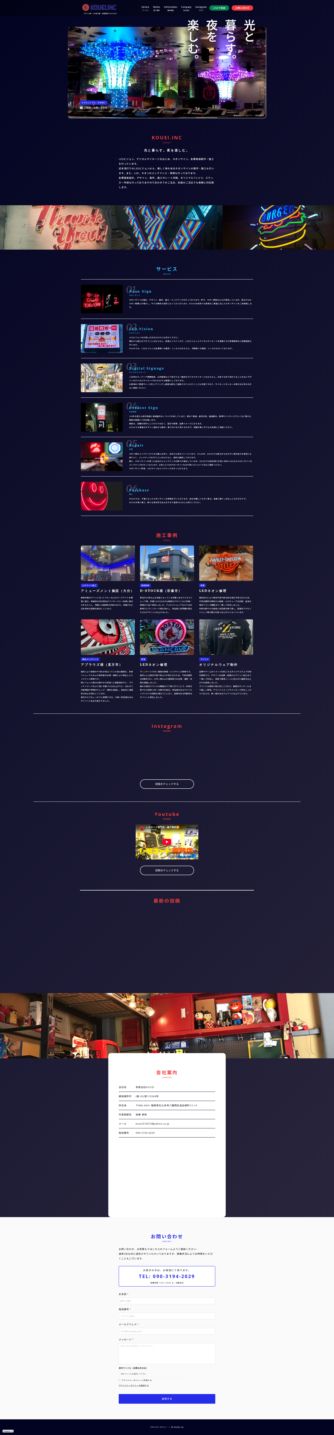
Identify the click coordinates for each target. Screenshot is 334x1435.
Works (156, 6)
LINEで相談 (219, 8)
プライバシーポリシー (158, 1427)
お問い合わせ (242, 8)
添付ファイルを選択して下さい (133, 1374)
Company (186, 6)
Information (170, 6)
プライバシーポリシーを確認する (134, 1385)
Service (145, 6)
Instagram (201, 6)
